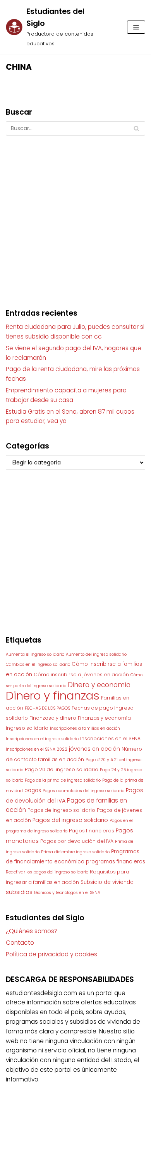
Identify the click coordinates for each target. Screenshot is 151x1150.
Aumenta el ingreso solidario (35, 654)
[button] (136, 27)
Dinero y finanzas (53, 695)
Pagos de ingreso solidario (61, 810)
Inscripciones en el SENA (110, 738)
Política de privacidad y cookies (51, 954)
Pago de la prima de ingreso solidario (63, 780)
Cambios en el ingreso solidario (38, 664)
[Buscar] (136, 128)
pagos (32, 790)
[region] (75, 559)
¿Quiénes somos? (32, 931)
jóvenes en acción (94, 749)
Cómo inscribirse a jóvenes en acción (81, 674)
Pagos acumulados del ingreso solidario (83, 791)
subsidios (19, 892)
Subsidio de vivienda (107, 882)
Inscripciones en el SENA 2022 (36, 749)
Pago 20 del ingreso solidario (61, 769)
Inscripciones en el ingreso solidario (42, 739)
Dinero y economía (99, 684)
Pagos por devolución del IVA (76, 841)
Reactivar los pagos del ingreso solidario (47, 872)
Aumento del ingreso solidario (96, 654)
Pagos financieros (91, 830)
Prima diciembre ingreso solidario (75, 852)
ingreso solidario (27, 728)
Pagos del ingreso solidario (70, 820)
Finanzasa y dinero (52, 718)
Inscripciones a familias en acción (85, 728)
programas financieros (115, 861)
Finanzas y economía (104, 718)
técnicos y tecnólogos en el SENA (67, 893)
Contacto (20, 943)
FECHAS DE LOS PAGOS (47, 708)
